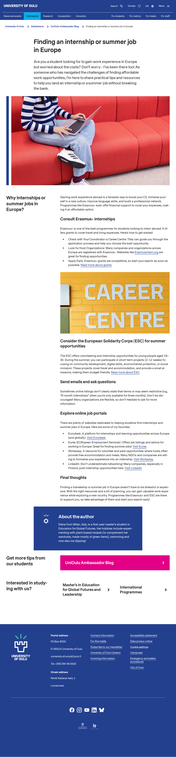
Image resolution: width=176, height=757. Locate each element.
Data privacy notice (141, 641)
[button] (164, 6)
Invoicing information (102, 658)
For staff (165, 16)
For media (151, 16)
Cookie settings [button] (139, 647)
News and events (12, 16)
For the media (98, 641)
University (81, 16)
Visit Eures (139, 446)
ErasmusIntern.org (146, 252)
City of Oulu (137, 667)
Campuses (136, 653)
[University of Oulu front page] (27, 6)
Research (48, 16)
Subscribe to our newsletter (106, 647)
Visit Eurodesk (96, 438)
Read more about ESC (125, 372)
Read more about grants (96, 265)
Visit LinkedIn (133, 468)
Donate (131, 6)
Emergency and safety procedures (143, 660)
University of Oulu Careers (105, 653)
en (151, 8)
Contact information (102, 635)
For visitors (135, 16)
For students (118, 16)
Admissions (32, 16)
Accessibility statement (143, 635)
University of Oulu (14, 26)
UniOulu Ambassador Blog (65, 26)
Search (114, 6)
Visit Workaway (143, 459)
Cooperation (64, 16)
